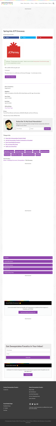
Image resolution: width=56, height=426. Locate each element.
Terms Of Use (29, 421)
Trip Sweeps (7, 154)
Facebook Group (6, 405)
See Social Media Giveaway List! (28, 312)
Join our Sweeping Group (34, 396)
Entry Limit (26, 3)
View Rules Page (9, 108)
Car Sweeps (36, 151)
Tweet (24, 37)
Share (7, 37)
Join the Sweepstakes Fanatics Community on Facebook (19, 140)
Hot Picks (38, 154)
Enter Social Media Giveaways (12, 142)
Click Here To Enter (10, 76)
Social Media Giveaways (29, 154)
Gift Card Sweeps (44, 151)
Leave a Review (32, 398)
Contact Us (5, 389)
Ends (36, 3)
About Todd (31, 389)
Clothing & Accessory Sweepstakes (15, 160)
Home (22, 3)
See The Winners (32, 391)
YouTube (5, 410)
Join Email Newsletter (33, 394)
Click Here (28, 374)
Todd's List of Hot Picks (11, 146)
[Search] (53, 3)
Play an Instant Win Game (11, 144)
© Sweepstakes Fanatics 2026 (12, 421)
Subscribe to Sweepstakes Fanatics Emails (15, 138)
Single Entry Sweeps (17, 154)
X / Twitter (5, 408)
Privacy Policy (22, 421)
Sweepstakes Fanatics (38, 61)
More (49, 3)
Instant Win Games (43, 3)
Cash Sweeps (29, 151)
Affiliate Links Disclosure (39, 421)
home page (46, 61)
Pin (40, 37)
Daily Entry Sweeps (9, 151)
